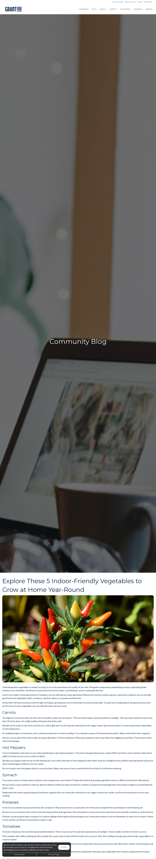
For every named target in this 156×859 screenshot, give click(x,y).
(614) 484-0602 (117, 2)
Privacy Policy (53, 855)
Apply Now (148, 2)
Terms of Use (19, 855)
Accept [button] (64, 847)
